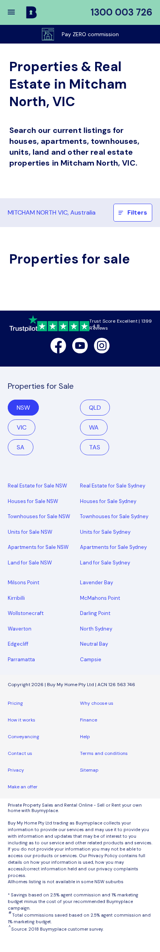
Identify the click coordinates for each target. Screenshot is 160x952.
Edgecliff (18, 644)
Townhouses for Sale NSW (39, 516)
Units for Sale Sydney (105, 532)
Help (85, 737)
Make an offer (23, 787)
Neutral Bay (94, 644)
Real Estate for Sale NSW (37, 485)
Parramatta (21, 659)
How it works (21, 720)
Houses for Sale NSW (33, 501)
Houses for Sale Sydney (108, 501)
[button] (16, 12)
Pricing (15, 703)
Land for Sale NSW (30, 562)
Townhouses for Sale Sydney (114, 516)
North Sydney (96, 628)
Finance (88, 720)
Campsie (90, 659)
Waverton (19, 628)
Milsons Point (23, 582)
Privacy (16, 770)
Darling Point (95, 613)
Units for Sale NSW (30, 532)
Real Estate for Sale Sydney (112, 485)
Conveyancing (23, 737)
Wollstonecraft (25, 613)
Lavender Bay (96, 582)
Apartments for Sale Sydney (113, 547)
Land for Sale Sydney (105, 562)
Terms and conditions (104, 753)
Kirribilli (16, 598)
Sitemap (89, 770)
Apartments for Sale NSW (38, 547)
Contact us (20, 753)
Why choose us (96, 703)
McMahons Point (100, 598)
